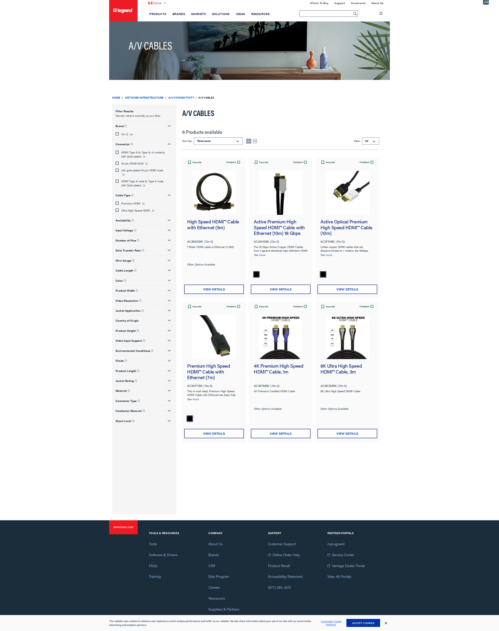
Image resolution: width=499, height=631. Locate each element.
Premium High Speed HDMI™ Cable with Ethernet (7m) (208, 371)
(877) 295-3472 (279, 587)
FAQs (153, 565)
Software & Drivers (163, 554)
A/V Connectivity (181, 97)
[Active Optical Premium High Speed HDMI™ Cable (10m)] (347, 193)
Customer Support (282, 543)
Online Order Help (286, 554)
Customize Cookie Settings (331, 623)
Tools (153, 543)
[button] (143, 125)
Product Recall (279, 565)
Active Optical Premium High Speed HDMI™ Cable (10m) (346, 227)
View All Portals (339, 576)
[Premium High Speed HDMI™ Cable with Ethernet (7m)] (214, 337)
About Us (215, 543)
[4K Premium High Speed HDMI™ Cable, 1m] (281, 337)
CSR (211, 565)
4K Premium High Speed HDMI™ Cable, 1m (278, 369)
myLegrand (335, 543)
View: (356, 141)
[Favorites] (381, 13)
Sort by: (187, 140)
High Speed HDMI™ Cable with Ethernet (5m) (213, 225)
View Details (214, 289)
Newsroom (216, 598)
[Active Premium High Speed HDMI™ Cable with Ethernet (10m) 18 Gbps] (281, 193)
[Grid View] (249, 141)
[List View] (255, 141)
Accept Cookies (363, 623)
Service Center (343, 554)
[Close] (386, 623)
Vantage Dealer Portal (348, 565)
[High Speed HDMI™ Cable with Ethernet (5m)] (214, 193)
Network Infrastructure (144, 97)
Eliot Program (218, 576)
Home (116, 97)
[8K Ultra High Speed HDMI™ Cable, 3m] (347, 337)
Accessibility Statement (285, 576)
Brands (213, 554)
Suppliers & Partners (223, 609)
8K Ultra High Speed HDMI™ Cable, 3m (341, 369)
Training (155, 576)
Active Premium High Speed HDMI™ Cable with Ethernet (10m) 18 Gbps (279, 227)
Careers (214, 587)
